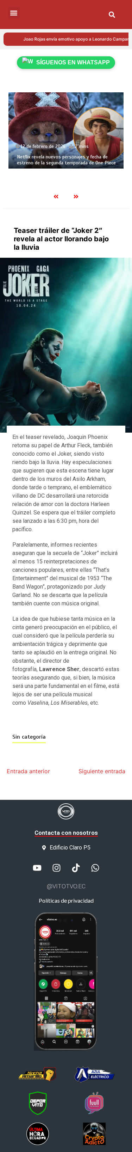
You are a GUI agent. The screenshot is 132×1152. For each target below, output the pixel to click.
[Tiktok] (75, 867)
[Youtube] (37, 867)
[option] (66, 130)
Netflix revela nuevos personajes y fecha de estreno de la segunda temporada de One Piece (66, 160)
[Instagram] (56, 867)
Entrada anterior (28, 771)
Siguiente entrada (101, 771)
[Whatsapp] (95, 867)
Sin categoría (29, 736)
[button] (112, 14)
